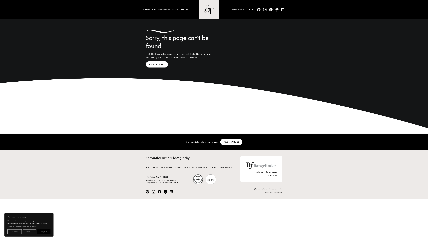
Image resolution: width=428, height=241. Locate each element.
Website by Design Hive (273, 192)
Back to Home (157, 64)
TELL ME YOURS (231, 141)
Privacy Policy (226, 167)
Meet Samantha (149, 9)
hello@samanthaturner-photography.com (161, 180)
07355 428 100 (157, 177)
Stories (175, 9)
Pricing (184, 9)
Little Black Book (236, 9)
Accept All (43, 232)
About (155, 167)
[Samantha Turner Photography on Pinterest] (258, 9)
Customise (14, 232)
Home (148, 167)
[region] (29, 225)
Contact (250, 9)
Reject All (29, 232)
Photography (164, 9)
